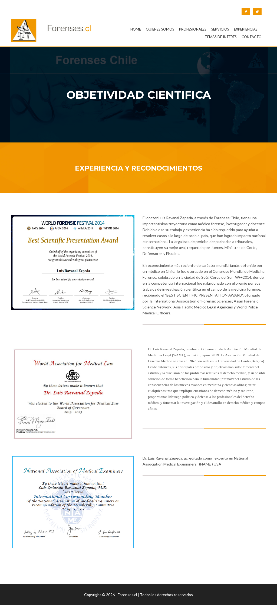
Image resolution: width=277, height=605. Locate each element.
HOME (135, 29)
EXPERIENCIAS (246, 29)
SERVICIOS (220, 29)
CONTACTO (252, 37)
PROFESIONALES (192, 29)
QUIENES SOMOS (160, 29)
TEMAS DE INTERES (221, 37)
